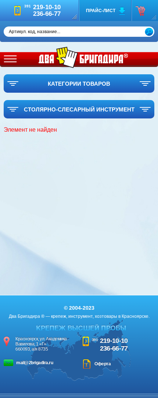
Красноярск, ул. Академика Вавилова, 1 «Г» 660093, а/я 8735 (41, 344)
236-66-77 (114, 348)
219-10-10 (114, 340)
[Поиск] (149, 32)
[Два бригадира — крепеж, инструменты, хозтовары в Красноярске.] (83, 57)
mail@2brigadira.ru (34, 362)
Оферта (102, 363)
